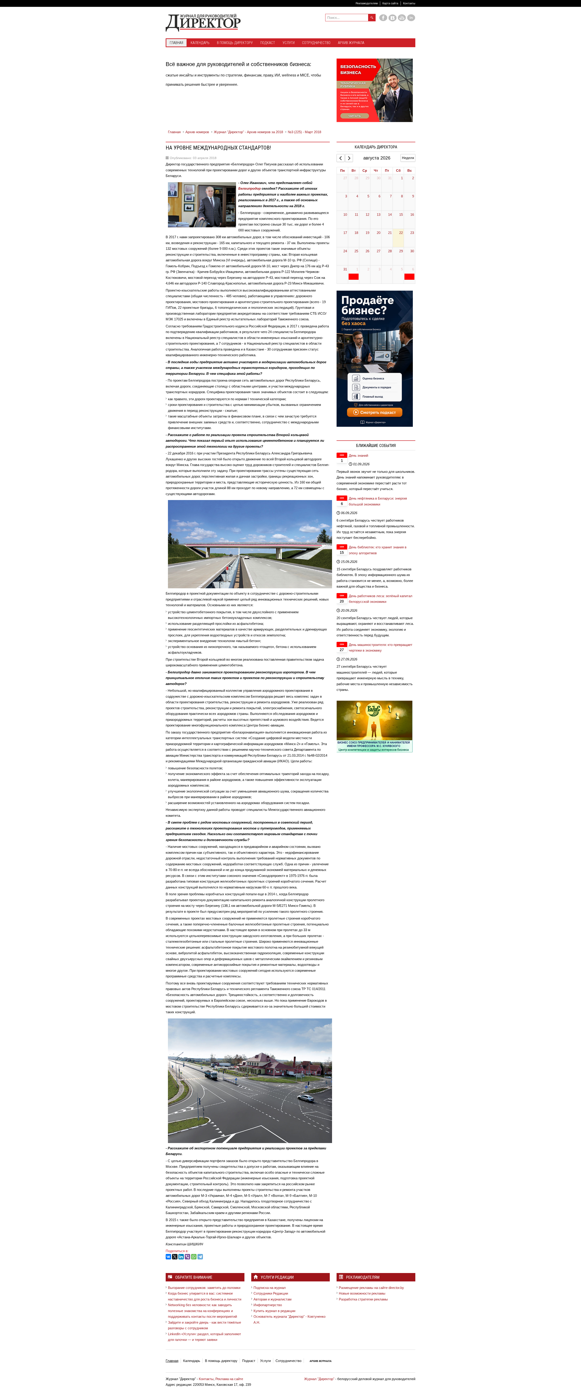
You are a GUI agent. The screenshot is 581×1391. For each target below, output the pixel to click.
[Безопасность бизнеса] (375, 90)
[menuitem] (176, 43)
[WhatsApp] (194, 1256)
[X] (174, 1256)
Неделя (408, 158)
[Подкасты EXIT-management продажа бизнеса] (375, 358)
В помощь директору (221, 1361)
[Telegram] (200, 1256)
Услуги (265, 1361)
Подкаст (248, 1361)
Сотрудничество (288, 1361)
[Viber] (187, 1256)
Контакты (409, 3)
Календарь (191, 1361)
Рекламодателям (367, 3)
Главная (172, 1361)
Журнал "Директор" (319, 1379)
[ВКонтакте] (168, 1256)
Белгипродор (249, 188)
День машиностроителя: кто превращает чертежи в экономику (380, 648)
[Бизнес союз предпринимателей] (375, 726)
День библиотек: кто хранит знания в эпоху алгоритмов (377, 550)
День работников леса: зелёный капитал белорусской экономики (380, 599)
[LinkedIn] (181, 1256)
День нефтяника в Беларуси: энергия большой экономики (378, 501)
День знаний (358, 455)
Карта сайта (390, 3)
